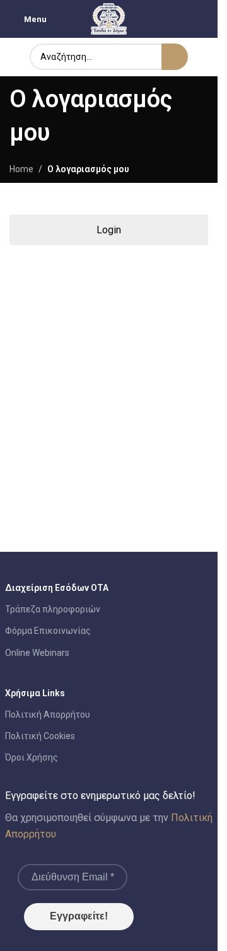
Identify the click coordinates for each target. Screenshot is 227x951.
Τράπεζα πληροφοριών (52, 609)
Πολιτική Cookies (40, 736)
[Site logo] (109, 18)
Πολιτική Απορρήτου (47, 714)
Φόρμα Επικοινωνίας (48, 631)
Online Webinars (37, 653)
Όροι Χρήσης (31, 757)
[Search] (174, 57)
